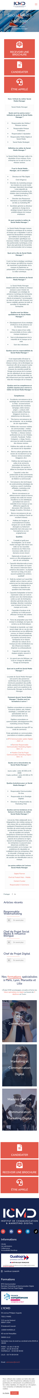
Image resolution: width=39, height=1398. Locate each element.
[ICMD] (19, 4)
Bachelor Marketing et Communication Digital (17, 1286)
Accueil (12, 26)
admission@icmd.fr (13, 1362)
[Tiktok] (36, 1231)
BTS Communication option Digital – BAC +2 (20, 740)
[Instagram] (3, 1231)
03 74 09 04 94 (12, 1355)
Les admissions (6, 1246)
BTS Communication (8, 1284)
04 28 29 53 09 (12, 1349)
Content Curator (19, 881)
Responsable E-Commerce (19, 885)
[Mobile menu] (36, 4)
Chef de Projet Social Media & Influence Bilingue (16, 934)
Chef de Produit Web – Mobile (19, 877)
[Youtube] (19, 1231)
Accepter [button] (14, 1393)
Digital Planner (19, 874)
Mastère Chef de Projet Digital (12, 1288)
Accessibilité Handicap (9, 1250)
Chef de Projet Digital (17, 954)
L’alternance (5, 1248)
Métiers (22, 26)
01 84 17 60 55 (13, 1347)
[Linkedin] (27, 1231)
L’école (3, 1244)
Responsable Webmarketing (13, 913)
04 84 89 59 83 (17, 1351)
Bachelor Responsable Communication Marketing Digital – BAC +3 (19, 747)
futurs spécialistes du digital (14, 992)
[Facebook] (11, 1231)
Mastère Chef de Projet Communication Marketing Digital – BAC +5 (19, 755)
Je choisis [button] (6, 1393)
